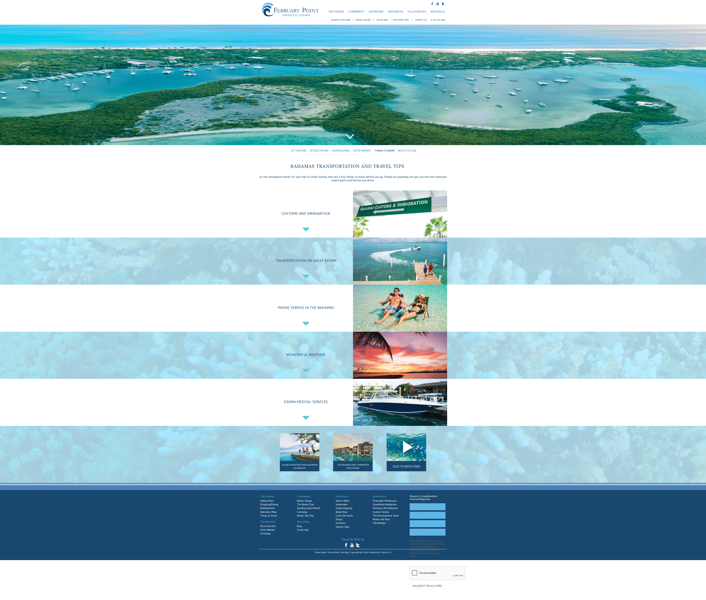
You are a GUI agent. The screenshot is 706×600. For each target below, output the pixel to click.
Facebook (347, 545)
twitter (358, 545)
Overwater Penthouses (385, 500)
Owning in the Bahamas (385, 508)
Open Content (306, 229)
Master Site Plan (305, 515)
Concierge (265, 533)
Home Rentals (267, 529)
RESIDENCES (395, 11)
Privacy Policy (320, 552)
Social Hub (382, 20)
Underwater (342, 504)
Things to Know (385, 150)
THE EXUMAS (336, 11)
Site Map (344, 552)
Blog (299, 526)
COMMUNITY (356, 11)
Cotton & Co (386, 552)
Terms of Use (333, 552)
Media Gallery (363, 20)
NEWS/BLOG (438, 11)
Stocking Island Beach (308, 508)
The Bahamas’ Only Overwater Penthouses (353, 466)
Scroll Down (350, 136)
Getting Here (298, 150)
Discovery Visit (401, 20)
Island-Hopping (344, 508)
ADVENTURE (376, 11)
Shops (339, 519)
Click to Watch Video (406, 466)
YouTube (352, 545)
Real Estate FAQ (407, 150)
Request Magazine (340, 20)
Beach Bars (341, 512)
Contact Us (421, 20)
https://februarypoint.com (290, 10)
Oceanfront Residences (385, 504)
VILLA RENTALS (416, 11)
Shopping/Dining (341, 150)
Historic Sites (343, 526)
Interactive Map (319, 150)
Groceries (341, 523)
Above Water (342, 500)
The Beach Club (305, 504)
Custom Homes (381, 512)
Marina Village (304, 500)
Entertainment (362, 150)
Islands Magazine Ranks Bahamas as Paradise (300, 466)
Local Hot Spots (344, 515)
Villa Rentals (379, 523)
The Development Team (386, 515)
